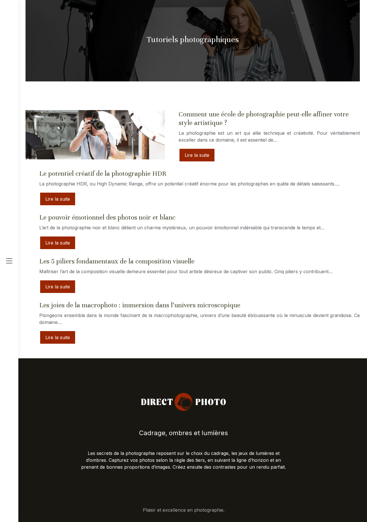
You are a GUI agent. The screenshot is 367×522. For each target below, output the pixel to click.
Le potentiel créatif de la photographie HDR (102, 173)
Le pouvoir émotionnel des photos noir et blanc (107, 217)
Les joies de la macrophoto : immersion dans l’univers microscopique (139, 305)
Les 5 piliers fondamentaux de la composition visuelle (116, 261)
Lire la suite (197, 155)
